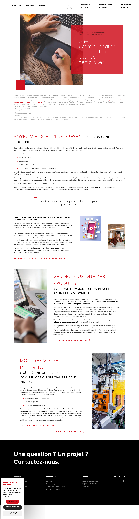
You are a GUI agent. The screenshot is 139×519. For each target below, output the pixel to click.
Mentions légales (52, 484)
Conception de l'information (70, 340)
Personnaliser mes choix (12, 507)
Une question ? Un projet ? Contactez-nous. (51, 458)
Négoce (41, 6)
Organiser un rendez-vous (35, 426)
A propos (49, 481)
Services (30, 6)
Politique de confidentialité (55, 486)
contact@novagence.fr (90, 481)
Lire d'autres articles (68, 432)
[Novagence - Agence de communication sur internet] (69, 6)
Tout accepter (12, 501)
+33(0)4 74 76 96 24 (89, 484)
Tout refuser (17, 515)
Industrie (16, 6)
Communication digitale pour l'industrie (38, 258)
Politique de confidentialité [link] (12, 513)
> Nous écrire (86, 486)
